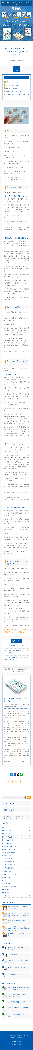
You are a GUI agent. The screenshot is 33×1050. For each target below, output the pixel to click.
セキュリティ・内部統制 (16, 886)
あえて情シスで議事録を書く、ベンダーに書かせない (15, 651)
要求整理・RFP (16, 855)
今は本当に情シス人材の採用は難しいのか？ (18, 921)
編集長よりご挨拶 (9, 810)
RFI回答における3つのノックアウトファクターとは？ (19, 948)
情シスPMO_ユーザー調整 (16, 843)
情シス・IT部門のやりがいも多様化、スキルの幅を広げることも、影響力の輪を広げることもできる (18, 928)
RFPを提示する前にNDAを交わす (16, 967)
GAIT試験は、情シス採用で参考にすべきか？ (18, 934)
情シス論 (16, 827)
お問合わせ (19, 1037)
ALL (16, 781)
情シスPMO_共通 (16, 837)
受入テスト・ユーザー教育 (16, 874)
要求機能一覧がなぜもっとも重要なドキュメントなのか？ (18, 907)
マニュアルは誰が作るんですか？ (14, 645)
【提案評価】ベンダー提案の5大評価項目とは (18, 961)
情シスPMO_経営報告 (16, 840)
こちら (11, 671)
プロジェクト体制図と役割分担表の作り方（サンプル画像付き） (18, 988)
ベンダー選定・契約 (16, 868)
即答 (6, 82)
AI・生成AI (16, 896)
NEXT (25, 781)
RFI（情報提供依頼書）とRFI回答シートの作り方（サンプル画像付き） (18, 1001)
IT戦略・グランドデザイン (16, 849)
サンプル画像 (16, 883)
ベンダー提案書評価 (16, 862)
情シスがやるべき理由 (11, 85)
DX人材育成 (16, 890)
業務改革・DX (16, 834)
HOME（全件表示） (9, 803)
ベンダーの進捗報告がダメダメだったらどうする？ (15, 658)
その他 (16, 880)
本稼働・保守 (16, 877)
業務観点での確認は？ (11, 88)
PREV (7, 781)
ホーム (6, 1035)
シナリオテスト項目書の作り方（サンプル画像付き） (18, 1015)
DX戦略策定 (16, 893)
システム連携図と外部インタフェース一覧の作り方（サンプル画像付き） (18, 995)
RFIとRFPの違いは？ (13, 954)
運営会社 (13, 1037)
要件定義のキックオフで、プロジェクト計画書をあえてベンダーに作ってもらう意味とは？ (18, 915)
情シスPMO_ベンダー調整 (16, 846)
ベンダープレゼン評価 (16, 865)
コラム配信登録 (14, 1035)
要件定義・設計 (16, 871)
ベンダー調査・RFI (16, 858)
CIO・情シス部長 (16, 831)
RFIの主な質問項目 (13, 974)
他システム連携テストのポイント (15, 91)
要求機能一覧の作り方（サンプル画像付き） (18, 1008)
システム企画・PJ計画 (16, 852)
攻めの (16, 11)
